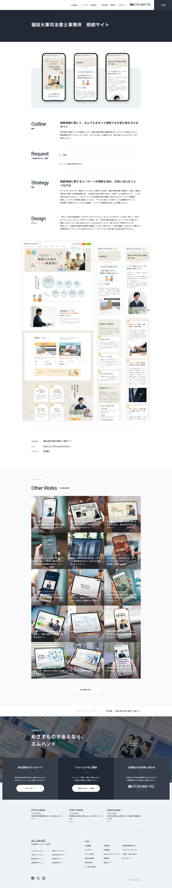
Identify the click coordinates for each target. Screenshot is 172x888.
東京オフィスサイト (59, 851)
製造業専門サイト (59, 863)
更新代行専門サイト (59, 855)
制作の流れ (88, 862)
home (87, 841)
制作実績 (109, 711)
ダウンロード (126, 858)
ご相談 (163, 5)
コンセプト (88, 850)
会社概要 (88, 846)
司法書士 (46, 451)
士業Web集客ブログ (129, 846)
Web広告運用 (89, 858)
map (34, 819)
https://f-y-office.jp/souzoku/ (57, 446)
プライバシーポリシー (129, 850)
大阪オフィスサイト (38, 855)
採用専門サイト (58, 859)
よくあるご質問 (90, 867)
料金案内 (93, 5)
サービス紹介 (89, 854)
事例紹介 (113, 5)
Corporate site (37, 851)
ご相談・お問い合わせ (129, 854)
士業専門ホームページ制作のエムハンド (89, 711)
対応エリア (122, 5)
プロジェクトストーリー (112, 854)
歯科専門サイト (37, 859)
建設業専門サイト (38, 863)
